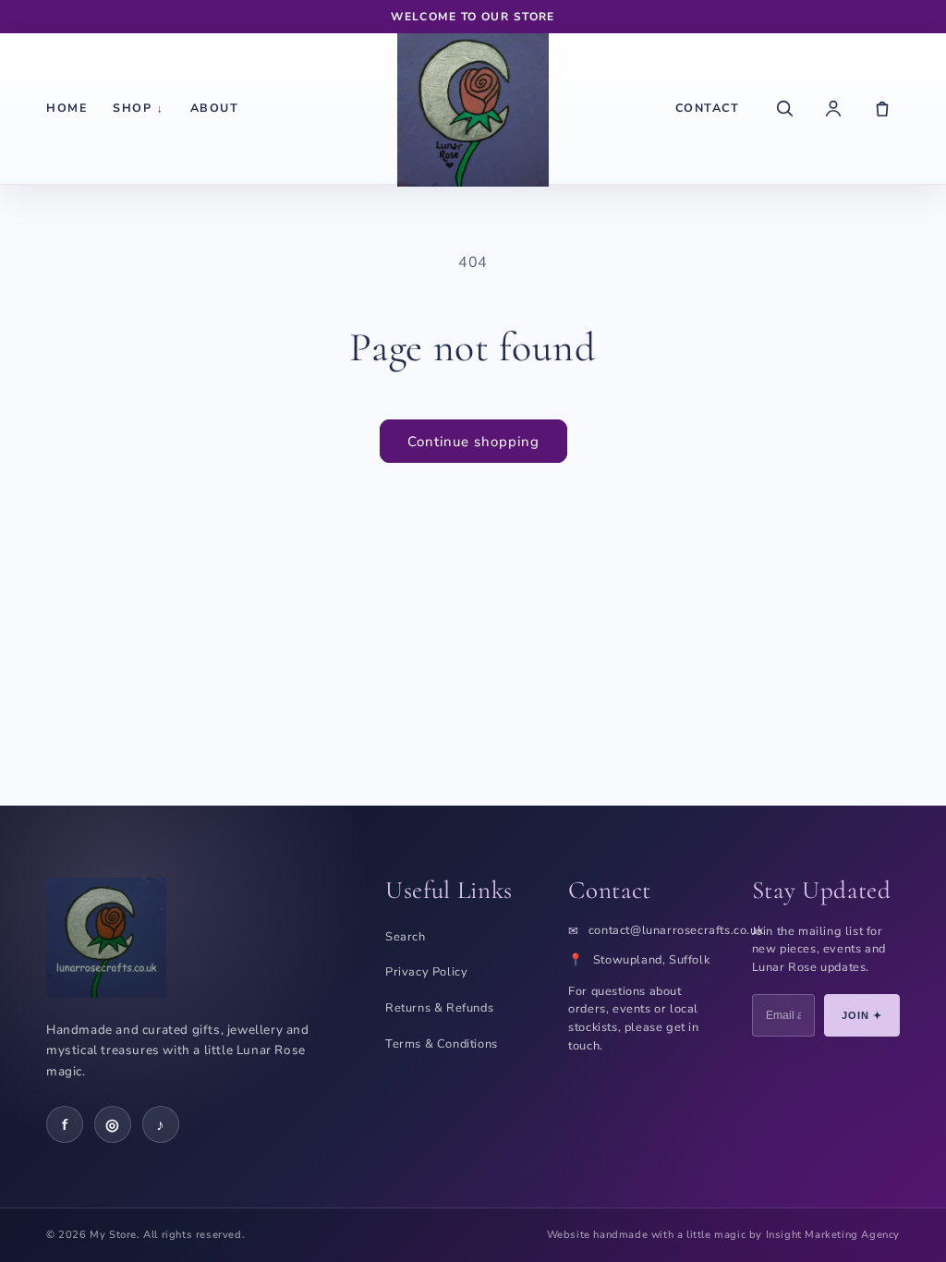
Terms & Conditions (441, 1044)
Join (862, 1015)
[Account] (833, 108)
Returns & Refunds (439, 1008)
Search (405, 936)
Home (66, 107)
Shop (138, 107)
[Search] (784, 108)
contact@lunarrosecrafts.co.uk (675, 931)
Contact (707, 107)
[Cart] (882, 108)
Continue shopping (473, 441)
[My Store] (473, 108)
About (214, 107)
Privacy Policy (426, 972)
